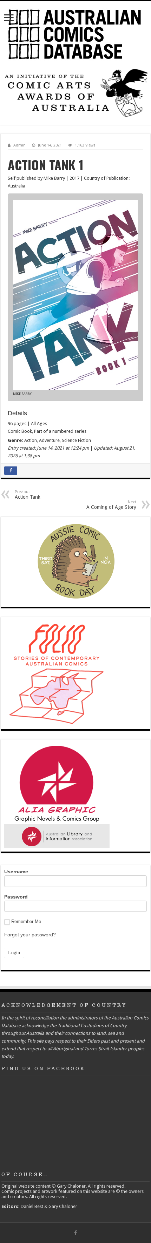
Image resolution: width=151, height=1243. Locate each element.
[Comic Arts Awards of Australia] (75, 92)
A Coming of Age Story (111, 505)
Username (16, 871)
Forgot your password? (30, 934)
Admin (19, 145)
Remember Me (26, 921)
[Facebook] (75, 1233)
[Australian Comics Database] (75, 33)
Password (16, 897)
